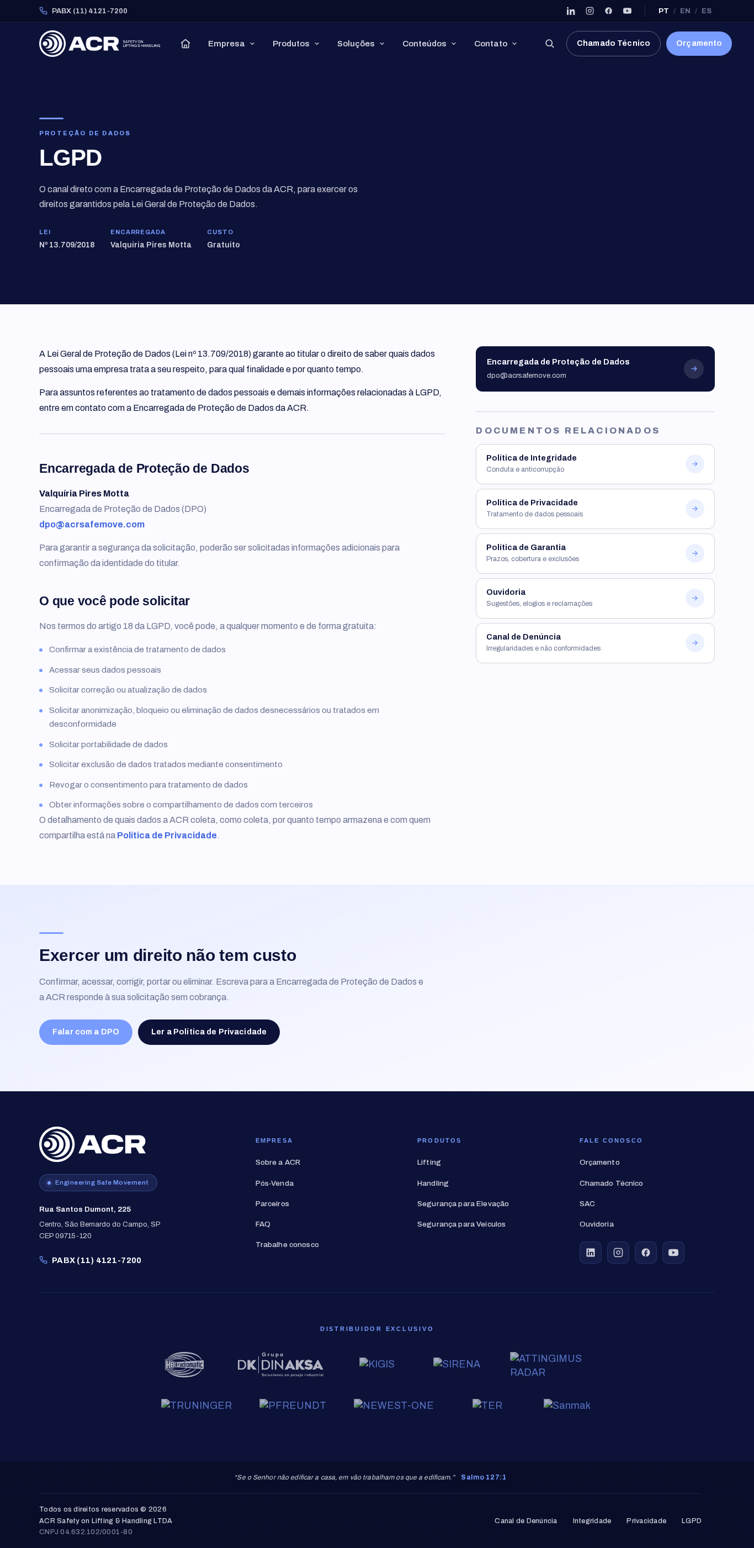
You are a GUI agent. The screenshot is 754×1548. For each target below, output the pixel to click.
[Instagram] (589, 11)
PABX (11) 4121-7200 (90, 11)
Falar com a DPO (85, 1032)
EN (685, 11)
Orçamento (699, 43)
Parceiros (272, 1204)
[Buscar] (549, 43)
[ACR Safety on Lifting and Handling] (99, 43)
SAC (587, 1204)
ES (706, 11)
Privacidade (646, 1521)
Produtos (291, 43)
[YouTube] (627, 11)
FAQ (263, 1224)
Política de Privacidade (167, 835)
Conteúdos (424, 43)
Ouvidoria (597, 1224)
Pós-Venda (275, 1183)
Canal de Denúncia (526, 1521)
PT (664, 11)
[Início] (185, 43)
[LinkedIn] (570, 11)
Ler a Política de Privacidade (209, 1032)
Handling (433, 1183)
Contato (490, 43)
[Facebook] (608, 11)
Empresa (226, 43)
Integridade (592, 1521)
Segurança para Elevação (463, 1204)
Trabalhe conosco (287, 1244)
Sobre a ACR (278, 1162)
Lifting (429, 1162)
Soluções (356, 43)
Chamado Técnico (613, 43)
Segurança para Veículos (461, 1224)
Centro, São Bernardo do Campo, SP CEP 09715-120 (100, 1222)
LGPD (692, 1521)
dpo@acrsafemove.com (92, 524)
